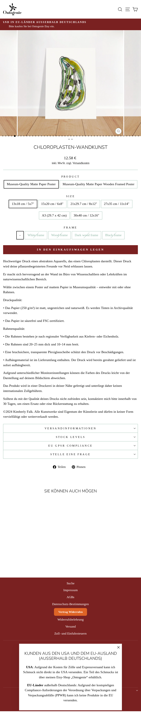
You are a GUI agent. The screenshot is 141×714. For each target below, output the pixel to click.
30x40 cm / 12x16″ (86, 215)
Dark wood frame (86, 235)
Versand (70, 626)
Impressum (70, 590)
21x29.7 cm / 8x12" (83, 204)
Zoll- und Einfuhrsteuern (70, 633)
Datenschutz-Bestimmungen (70, 604)
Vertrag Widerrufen (70, 611)
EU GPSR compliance (70, 445)
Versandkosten (81, 163)
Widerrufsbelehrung (70, 619)
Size (70, 196)
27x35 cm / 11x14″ (116, 204)
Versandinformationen (70, 428)
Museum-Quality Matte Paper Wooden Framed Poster (98, 184)
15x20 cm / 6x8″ (52, 204)
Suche (71, 583)
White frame (36, 235)
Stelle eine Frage (70, 454)
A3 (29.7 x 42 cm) (54, 215)
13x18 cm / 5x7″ (23, 204)
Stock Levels (70, 437)
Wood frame (59, 235)
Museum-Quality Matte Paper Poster (31, 184)
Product (70, 176)
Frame (70, 227)
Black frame (113, 235)
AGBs (70, 597)
